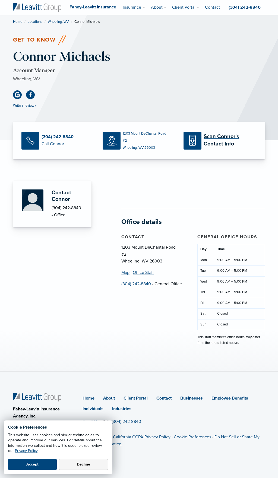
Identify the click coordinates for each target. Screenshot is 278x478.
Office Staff (143, 272)
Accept (32, 464)
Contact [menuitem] (212, 7)
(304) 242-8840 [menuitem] (245, 7)
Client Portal (136, 398)
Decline (83, 464)
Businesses (191, 398)
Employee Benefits (229, 398)
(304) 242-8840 (136, 284)
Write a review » (25, 105)
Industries (121, 408)
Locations (35, 22)
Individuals (93, 408)
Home (17, 22)
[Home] (37, 397)
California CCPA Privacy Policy (141, 437)
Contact (164, 398)
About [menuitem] (157, 7)
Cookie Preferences (192, 437)
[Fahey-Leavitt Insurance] (37, 7)
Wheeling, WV (58, 22)
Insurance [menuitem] (132, 7)
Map (125, 272)
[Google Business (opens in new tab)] (19, 94)
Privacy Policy (26, 450)
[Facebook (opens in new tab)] (32, 94)
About (109, 398)
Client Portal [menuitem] (183, 7)
